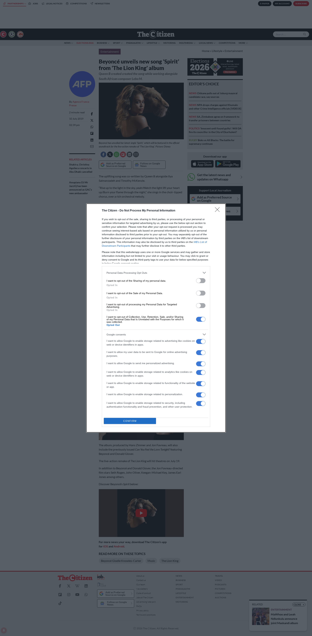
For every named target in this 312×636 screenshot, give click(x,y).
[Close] (218, 210)
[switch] (200, 280)
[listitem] (156, 273)
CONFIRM (130, 421)
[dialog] (156, 318)
